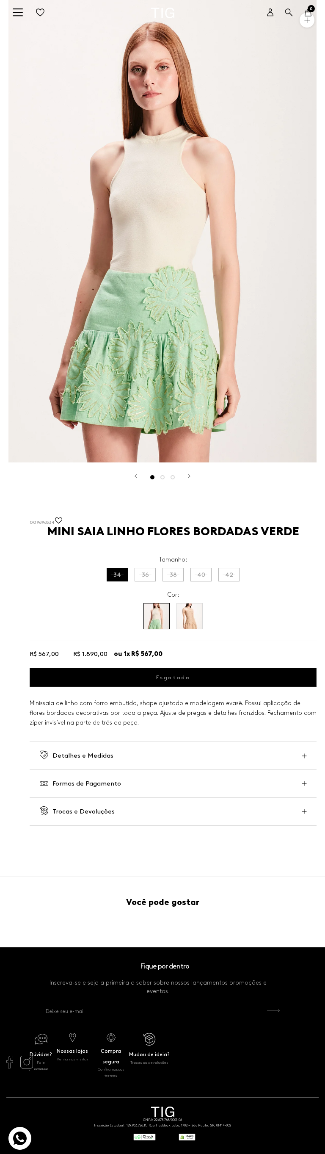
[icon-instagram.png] (26, 1066)
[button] (59, 523)
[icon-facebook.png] (9, 1066)
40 (201, 574)
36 (145, 574)
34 (117, 574)
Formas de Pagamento (86, 783)
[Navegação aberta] (17, 12)
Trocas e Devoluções (83, 811)
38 (173, 574)
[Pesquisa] (289, 12)
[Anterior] (136, 476)
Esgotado (173, 677)
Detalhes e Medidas (82, 755)
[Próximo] (189, 476)
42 (229, 574)
